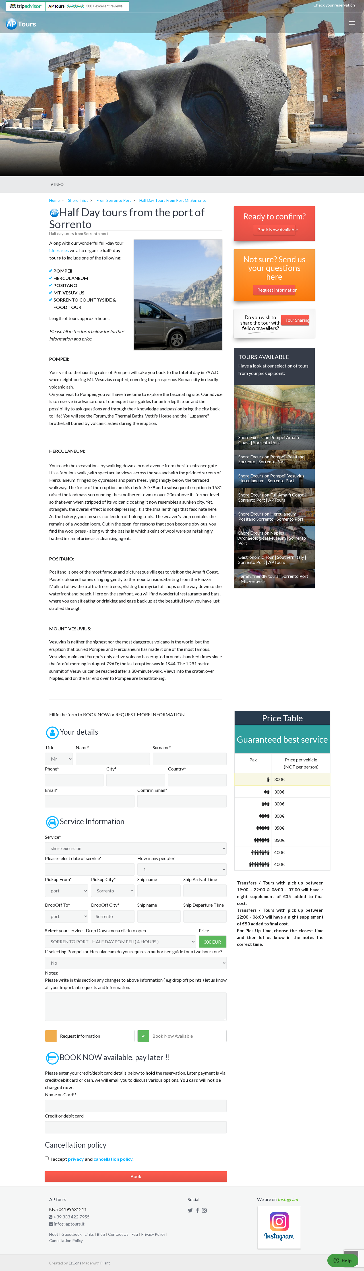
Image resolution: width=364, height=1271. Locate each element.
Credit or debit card (64, 1115)
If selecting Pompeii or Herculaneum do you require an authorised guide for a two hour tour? (133, 951)
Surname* (162, 747)
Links (89, 1234)
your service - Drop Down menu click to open (95, 930)
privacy (76, 1159)
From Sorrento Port (114, 200)
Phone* (52, 768)
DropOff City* (105, 904)
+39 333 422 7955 (71, 1216)
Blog (101, 1234)
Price (204, 930)
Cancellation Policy (66, 1240)
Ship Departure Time (203, 904)
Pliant (105, 1263)
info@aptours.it (68, 1223)
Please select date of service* (73, 858)
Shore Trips (78, 200)
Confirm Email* (152, 790)
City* (111, 768)
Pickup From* (58, 879)
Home (54, 200)
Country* (177, 768)
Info (59, 184)
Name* (82, 747)
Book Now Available (172, 1036)
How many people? (156, 858)
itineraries (59, 250)
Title (49, 747)
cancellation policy (113, 1159)
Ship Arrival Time (200, 879)
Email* (51, 790)
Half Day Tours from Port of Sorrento (172, 200)
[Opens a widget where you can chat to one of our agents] (342, 1261)
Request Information (80, 1036)
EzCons (75, 1263)
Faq (135, 1234)
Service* (53, 837)
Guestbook (71, 1234)
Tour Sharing (297, 320)
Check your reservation (334, 5)
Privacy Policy (153, 1234)
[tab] (274, 439)
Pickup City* (103, 879)
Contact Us (118, 1234)
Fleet (53, 1234)
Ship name (147, 879)
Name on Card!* (60, 1094)
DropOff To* (57, 904)
